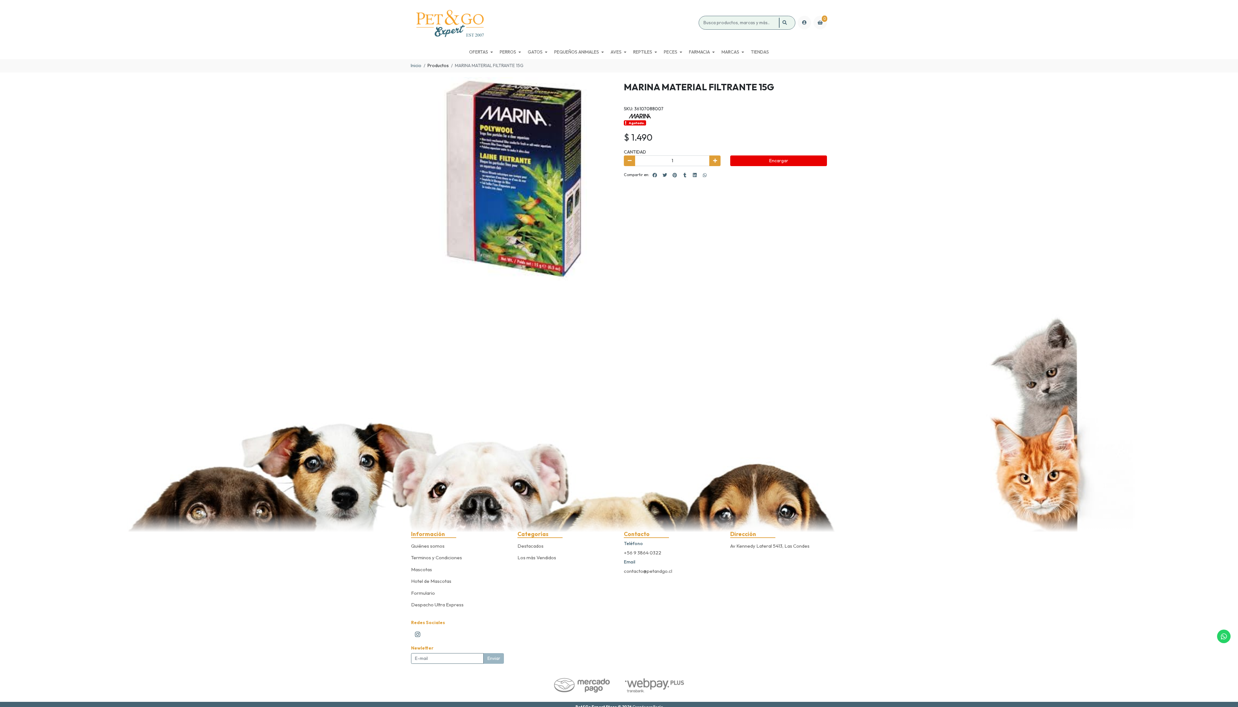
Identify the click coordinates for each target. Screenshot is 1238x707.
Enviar (493, 658)
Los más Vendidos (536, 557)
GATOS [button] (535, 52)
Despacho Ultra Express (437, 605)
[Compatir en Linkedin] (694, 175)
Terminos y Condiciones (436, 557)
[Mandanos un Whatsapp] (1224, 636)
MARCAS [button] (730, 52)
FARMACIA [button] (699, 52)
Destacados (530, 546)
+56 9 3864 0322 (642, 553)
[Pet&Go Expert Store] (553, 22)
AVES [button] (616, 52)
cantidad (635, 152)
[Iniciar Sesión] (804, 22)
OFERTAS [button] (478, 52)
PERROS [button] (508, 52)
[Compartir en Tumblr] (684, 175)
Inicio (416, 65)
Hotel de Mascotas (431, 581)
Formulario (423, 593)
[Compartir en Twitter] (664, 175)
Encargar (778, 161)
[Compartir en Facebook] (654, 175)
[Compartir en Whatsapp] (704, 175)
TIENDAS (760, 52)
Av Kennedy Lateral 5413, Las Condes (770, 546)
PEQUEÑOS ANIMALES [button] (576, 52)
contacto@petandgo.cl (648, 571)
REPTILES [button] (642, 52)
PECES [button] (670, 52)
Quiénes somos (428, 546)
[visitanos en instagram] (418, 634)
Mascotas (421, 569)
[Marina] (640, 115)
